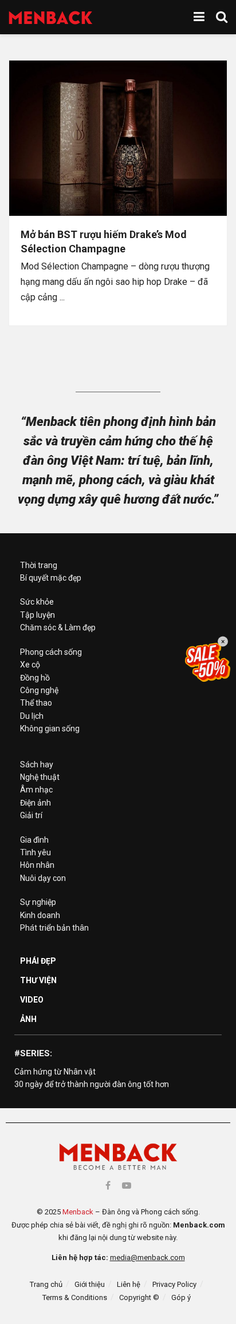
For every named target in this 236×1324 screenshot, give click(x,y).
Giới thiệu (89, 1284)
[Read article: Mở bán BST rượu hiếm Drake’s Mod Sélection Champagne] (118, 138)
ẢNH (28, 1019)
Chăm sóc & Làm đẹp (58, 627)
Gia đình (34, 839)
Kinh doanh (40, 915)
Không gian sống (50, 728)
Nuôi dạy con (43, 878)
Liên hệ (128, 1284)
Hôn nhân (37, 865)
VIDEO (32, 999)
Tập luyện (37, 614)
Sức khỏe (37, 601)
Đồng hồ (35, 677)
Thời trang (38, 565)
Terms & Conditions (74, 1297)
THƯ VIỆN (38, 980)
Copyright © (139, 1297)
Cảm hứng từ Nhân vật (55, 1071)
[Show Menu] (199, 17)
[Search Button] (221, 17)
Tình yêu (35, 852)
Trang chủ (46, 1284)
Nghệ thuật (40, 777)
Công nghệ (39, 690)
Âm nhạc (36, 789)
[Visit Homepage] (51, 17)
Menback (77, 1212)
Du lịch (32, 716)
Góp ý (181, 1297)
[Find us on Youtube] (126, 1185)
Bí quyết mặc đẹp (50, 577)
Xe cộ (30, 664)
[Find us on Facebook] (108, 1185)
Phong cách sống (51, 652)
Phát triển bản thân (54, 927)
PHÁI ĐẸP (38, 960)
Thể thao (36, 702)
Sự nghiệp (38, 902)
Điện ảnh (35, 802)
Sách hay (36, 764)
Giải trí (31, 815)
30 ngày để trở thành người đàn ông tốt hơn (91, 1084)
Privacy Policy (174, 1284)
